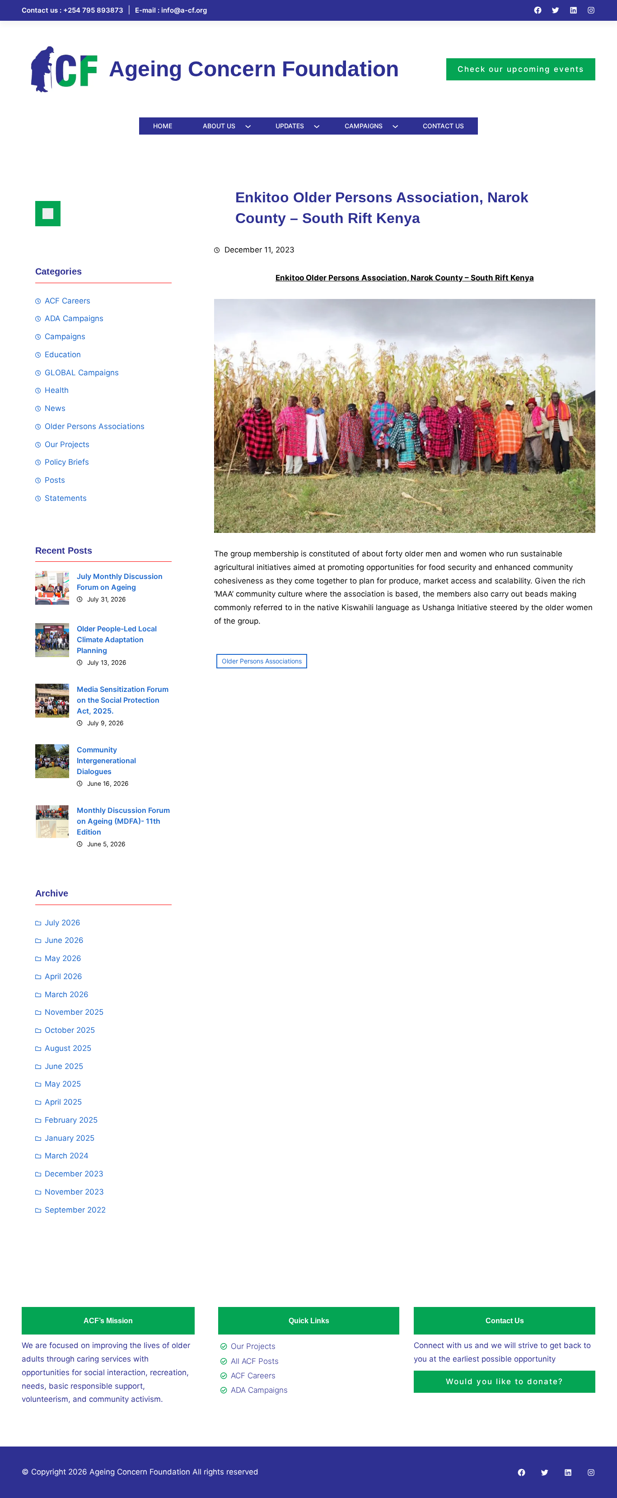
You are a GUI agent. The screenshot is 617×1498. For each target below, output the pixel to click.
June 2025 (64, 1066)
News (55, 408)
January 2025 (69, 1138)
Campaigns (65, 336)
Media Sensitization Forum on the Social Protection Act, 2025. (122, 700)
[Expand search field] (48, 213)
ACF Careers (67, 300)
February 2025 (71, 1120)
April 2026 (63, 976)
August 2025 (68, 1048)
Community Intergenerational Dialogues (106, 760)
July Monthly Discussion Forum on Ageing (120, 582)
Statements (66, 498)
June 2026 (64, 940)
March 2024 (67, 1155)
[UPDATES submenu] (316, 126)
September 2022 (75, 1209)
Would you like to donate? (504, 1381)
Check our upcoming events (521, 69)
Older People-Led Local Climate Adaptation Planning (117, 639)
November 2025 (74, 1012)
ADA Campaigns (74, 318)
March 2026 (67, 994)
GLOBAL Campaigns (82, 372)
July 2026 (62, 922)
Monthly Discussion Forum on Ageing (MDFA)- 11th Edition (123, 821)
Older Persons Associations (95, 426)
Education (63, 354)
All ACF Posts (255, 1361)
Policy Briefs (67, 462)
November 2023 (74, 1191)
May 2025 (63, 1083)
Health (57, 390)
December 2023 (74, 1173)
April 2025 (63, 1101)
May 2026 (63, 958)
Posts (55, 480)
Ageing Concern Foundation (254, 69)
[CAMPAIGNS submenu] (395, 126)
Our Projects (67, 444)
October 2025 (70, 1030)
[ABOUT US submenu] (248, 126)
